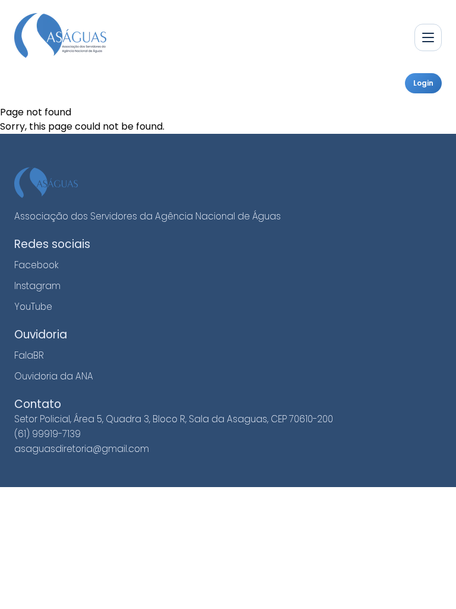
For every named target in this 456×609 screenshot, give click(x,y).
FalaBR (29, 355)
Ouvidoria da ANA (53, 376)
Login (423, 83)
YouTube (33, 306)
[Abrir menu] (428, 37)
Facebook (36, 265)
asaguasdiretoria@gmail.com (81, 448)
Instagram (37, 286)
